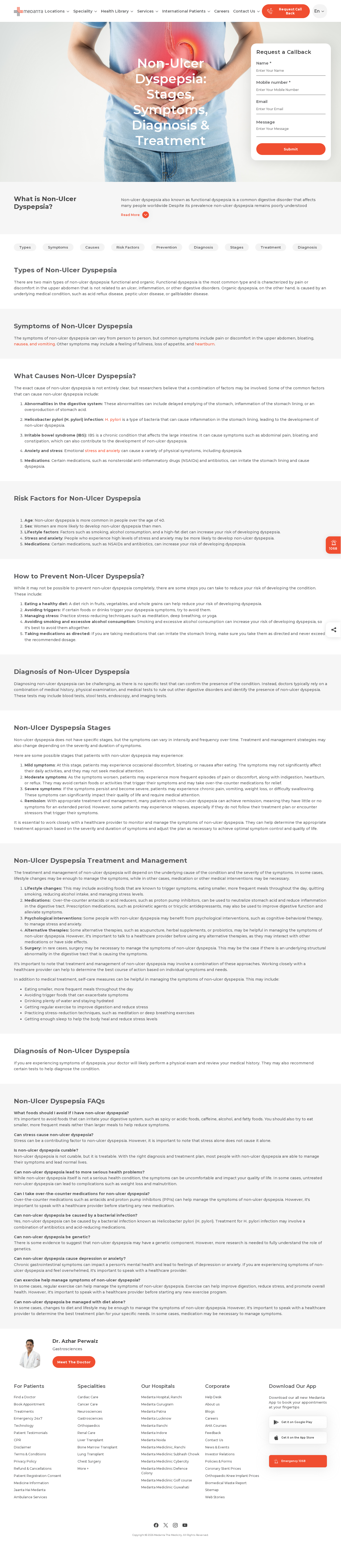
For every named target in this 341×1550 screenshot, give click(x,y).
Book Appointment (29, 1404)
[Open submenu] (95, 11)
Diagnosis (203, 247)
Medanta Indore (154, 1433)
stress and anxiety (102, 450)
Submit (291, 149)
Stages (236, 247)
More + (83, 1469)
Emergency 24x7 (28, 1418)
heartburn (204, 344)
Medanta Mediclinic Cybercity (165, 1461)
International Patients (184, 11)
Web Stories (215, 1497)
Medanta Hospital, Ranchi (161, 1397)
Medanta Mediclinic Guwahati (165, 1487)
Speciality (82, 11)
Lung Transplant (91, 1454)
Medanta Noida (153, 1440)
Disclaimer (22, 1447)
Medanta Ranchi (154, 1426)
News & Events (217, 1447)
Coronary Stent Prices (223, 1469)
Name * (263, 63)
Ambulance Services (30, 1497)
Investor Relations (219, 1454)
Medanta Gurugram (157, 1404)
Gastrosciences (90, 1418)
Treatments (24, 1411)
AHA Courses (215, 1426)
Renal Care (86, 1433)
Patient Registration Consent (37, 1476)
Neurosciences (90, 1411)
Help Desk (213, 1397)
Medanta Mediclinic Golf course (166, 1480)
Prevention (166, 247)
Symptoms (58, 247)
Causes (92, 247)
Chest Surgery (89, 1461)
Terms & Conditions (30, 1454)
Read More (130, 215)
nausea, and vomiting (34, 344)
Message (265, 122)
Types (25, 247)
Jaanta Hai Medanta (30, 1490)
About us (212, 1404)
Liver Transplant (90, 1440)
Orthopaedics (89, 1426)
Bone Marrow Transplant (97, 1447)
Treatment (271, 247)
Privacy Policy (25, 1461)
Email (261, 101)
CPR (17, 1440)
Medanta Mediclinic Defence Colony (164, 1471)
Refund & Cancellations (32, 1469)
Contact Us (244, 11)
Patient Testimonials (30, 1433)
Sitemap (211, 1490)
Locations (55, 11)
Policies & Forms (218, 1461)
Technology (24, 1426)
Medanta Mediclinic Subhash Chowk (170, 1454)
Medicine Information (31, 1483)
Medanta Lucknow (156, 1418)
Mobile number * (273, 82)
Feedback (213, 1433)
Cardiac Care (88, 1397)
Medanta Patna (153, 1411)
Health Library (115, 11)
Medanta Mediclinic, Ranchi (163, 1447)
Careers (221, 11)
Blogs (209, 1411)
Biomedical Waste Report (226, 1483)
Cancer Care (88, 1404)
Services (145, 11)
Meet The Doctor (74, 1362)
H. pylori (113, 419)
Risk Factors (127, 247)
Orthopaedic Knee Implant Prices (232, 1476)
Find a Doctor (25, 1397)
